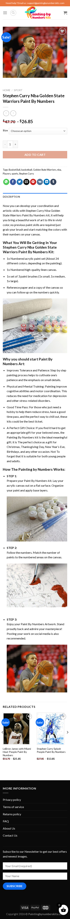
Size (5, 130)
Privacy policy (12, 799)
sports (15, 173)
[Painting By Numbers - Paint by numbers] (38, 12)
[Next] (67, 739)
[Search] (13, 13)
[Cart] (65, 13)
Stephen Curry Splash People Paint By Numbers (51, 750)
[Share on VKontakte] (40, 182)
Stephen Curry (26, 173)
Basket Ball (14, 169)
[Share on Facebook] (13, 182)
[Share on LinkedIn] (46, 182)
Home (6, 90)
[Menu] (5, 12)
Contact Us (10, 835)
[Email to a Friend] (26, 182)
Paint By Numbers (35, 480)
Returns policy (12, 814)
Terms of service (13, 807)
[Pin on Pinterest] (33, 182)
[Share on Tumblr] (53, 182)
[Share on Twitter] (20, 182)
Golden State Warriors (44, 169)
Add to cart (35, 154)
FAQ (6, 821)
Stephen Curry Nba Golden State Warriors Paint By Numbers (30, 249)
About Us (9, 828)
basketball (26, 169)
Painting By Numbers (20, 437)
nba (59, 169)
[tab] (35, 196)
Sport (18, 90)
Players (7, 173)
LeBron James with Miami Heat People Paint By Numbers (17, 752)
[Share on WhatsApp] (6, 182)
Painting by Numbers (35, 469)
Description (11, 196)
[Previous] (2, 739)
